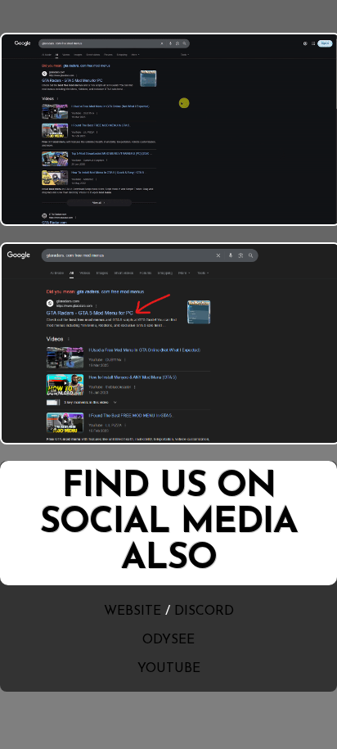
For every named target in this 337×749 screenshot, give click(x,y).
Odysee (168, 640)
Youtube (168, 668)
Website (132, 611)
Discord (204, 611)
